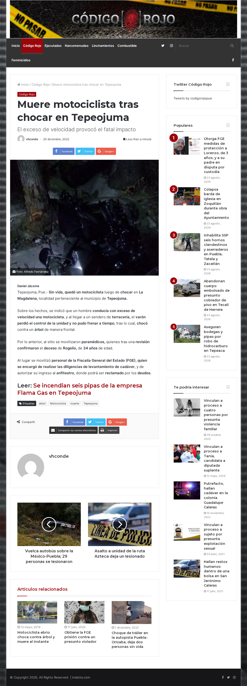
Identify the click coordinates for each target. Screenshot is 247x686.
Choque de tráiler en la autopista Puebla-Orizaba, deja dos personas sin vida (130, 640)
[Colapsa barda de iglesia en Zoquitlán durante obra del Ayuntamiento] (187, 196)
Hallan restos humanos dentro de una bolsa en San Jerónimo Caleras (216, 574)
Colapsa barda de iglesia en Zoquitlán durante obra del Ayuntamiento (216, 203)
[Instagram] (171, 45)
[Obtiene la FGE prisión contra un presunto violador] (84, 612)
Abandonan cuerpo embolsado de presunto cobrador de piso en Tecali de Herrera (217, 295)
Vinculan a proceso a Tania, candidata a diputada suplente (214, 458)
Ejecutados (53, 46)
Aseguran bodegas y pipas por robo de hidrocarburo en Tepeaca (216, 339)
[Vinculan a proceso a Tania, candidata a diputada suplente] (187, 453)
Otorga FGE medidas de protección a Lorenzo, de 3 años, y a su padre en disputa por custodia (216, 155)
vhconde (32, 139)
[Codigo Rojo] (123, 19)
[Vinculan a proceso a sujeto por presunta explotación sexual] (187, 532)
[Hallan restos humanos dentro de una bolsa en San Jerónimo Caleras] (187, 569)
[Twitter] (163, 45)
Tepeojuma (90, 403)
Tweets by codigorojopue (193, 98)
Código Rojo (32, 46)
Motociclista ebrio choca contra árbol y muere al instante (36, 637)
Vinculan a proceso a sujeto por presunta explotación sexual (214, 537)
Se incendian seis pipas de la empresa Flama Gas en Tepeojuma (79, 389)
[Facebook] (233, 60)
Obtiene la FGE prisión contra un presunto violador (80, 637)
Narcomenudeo (77, 46)
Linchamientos (103, 46)
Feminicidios (21, 60)
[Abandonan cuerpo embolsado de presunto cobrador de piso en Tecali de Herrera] (187, 288)
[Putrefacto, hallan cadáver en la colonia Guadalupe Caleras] (187, 490)
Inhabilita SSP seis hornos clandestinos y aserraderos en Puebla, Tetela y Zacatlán (216, 249)
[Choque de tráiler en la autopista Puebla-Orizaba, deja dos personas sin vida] (132, 612)
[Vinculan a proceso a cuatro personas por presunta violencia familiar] (187, 407)
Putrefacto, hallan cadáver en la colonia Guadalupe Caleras (216, 495)
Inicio (16, 46)
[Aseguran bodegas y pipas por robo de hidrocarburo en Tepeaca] (187, 334)
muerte (74, 403)
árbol (42, 403)
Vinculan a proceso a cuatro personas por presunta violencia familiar (216, 414)
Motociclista (58, 403)
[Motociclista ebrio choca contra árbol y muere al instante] (37, 612)
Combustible (127, 46)
